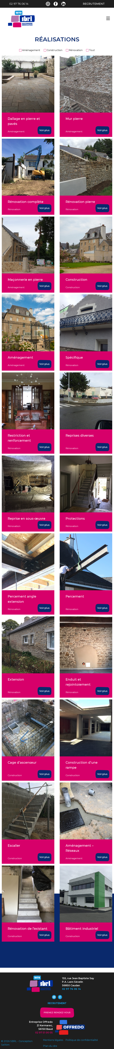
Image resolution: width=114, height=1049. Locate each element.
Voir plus (44, 130)
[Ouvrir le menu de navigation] (108, 18)
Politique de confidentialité (81, 1040)
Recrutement (94, 3)
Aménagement (31, 50)
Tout (92, 50)
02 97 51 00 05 (44, 1032)
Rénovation (76, 50)
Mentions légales (53, 1040)
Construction (54, 50)
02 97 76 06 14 (18, 3)
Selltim (5, 1044)
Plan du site (50, 1046)
